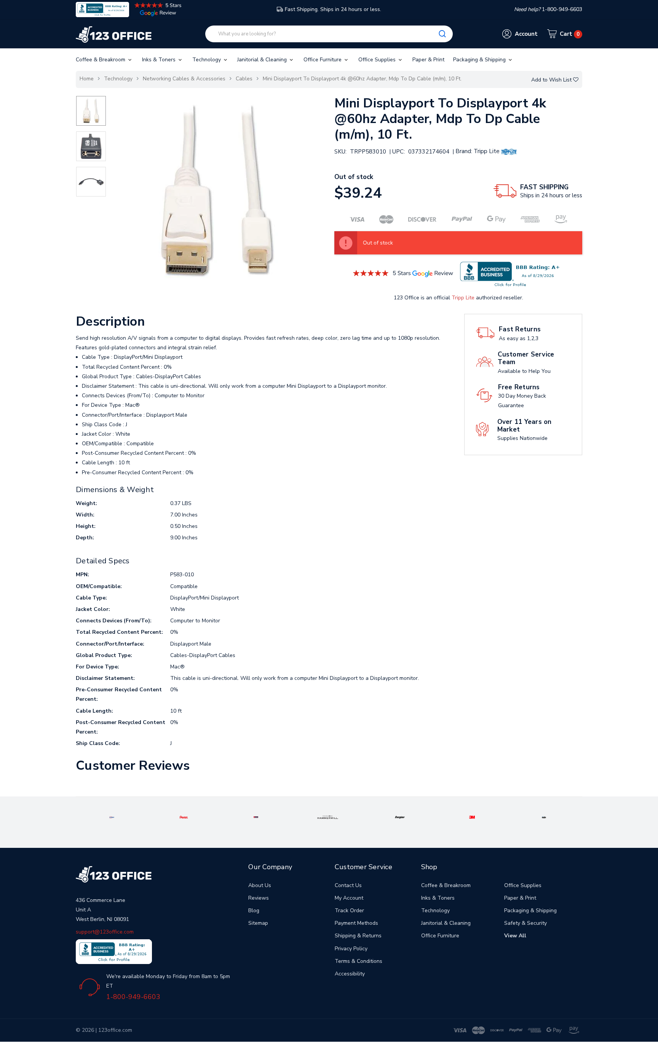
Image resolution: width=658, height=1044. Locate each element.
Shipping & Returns (358, 935)
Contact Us (348, 885)
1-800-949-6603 (133, 996)
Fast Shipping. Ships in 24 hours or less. (333, 9)
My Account (349, 898)
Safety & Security (525, 923)
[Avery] (111, 816)
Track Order (349, 910)
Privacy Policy (351, 948)
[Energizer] (400, 816)
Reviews (258, 898)
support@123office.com (105, 931)
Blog (253, 910)
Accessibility (350, 973)
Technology (207, 59)
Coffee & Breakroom (101, 59)
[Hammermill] (328, 816)
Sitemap (258, 923)
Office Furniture (323, 59)
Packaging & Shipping (480, 59)
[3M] (472, 816)
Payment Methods (356, 923)
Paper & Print (428, 59)
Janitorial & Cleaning (262, 59)
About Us (259, 885)
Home (87, 78)
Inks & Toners (159, 59)
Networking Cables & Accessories (184, 78)
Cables (244, 78)
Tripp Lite (463, 297)
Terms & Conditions (358, 961)
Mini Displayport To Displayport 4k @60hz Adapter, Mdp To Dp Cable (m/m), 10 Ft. (362, 78)
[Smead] (256, 816)
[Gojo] (544, 816)
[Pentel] (184, 816)
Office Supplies (377, 59)
